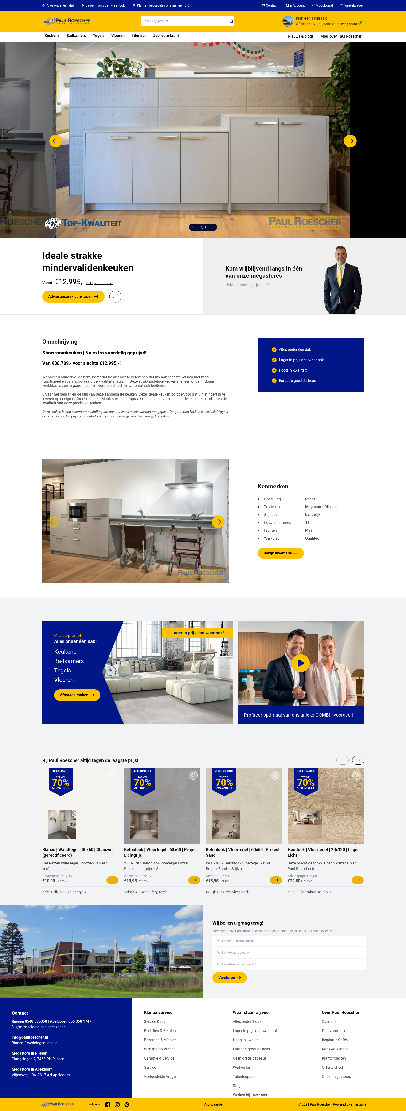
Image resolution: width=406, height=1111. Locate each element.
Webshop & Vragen (160, 1049)
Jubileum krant (166, 35)
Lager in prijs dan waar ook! (256, 1031)
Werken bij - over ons (250, 1095)
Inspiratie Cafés (335, 1040)
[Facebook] (107, 1104)
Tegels (98, 35)
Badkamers (76, 35)
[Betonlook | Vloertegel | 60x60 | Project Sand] (226, 824)
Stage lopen (243, 1086)
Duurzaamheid (334, 1031)
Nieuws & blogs (301, 36)
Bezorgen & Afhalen (160, 1040)
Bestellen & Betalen (160, 1031)
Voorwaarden (214, 1104)
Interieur (139, 35)
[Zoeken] (231, 21)
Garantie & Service (159, 1058)
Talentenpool (243, 1076)
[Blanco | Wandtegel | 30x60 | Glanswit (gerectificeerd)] (62, 824)
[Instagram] (117, 1104)
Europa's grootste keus (251, 1049)
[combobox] (187, 21)
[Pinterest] (126, 1104)
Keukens (52, 35)
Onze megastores (336, 1076)
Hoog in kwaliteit (247, 1040)
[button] (55, 141)
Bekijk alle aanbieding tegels (64, 891)
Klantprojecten (334, 1058)
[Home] (66, 21)
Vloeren (118, 35)
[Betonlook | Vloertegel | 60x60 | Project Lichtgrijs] (144, 824)
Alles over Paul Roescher (341, 36)
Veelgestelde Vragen (161, 1076)
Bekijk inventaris (99, 283)
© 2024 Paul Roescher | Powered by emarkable (332, 1104)
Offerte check (333, 1067)
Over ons (329, 1021)
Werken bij (241, 1067)
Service (150, 1067)
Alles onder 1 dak (247, 1021)
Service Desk (154, 1021)
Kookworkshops (335, 1049)
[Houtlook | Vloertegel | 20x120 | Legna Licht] (307, 824)
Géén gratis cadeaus (250, 1058)
